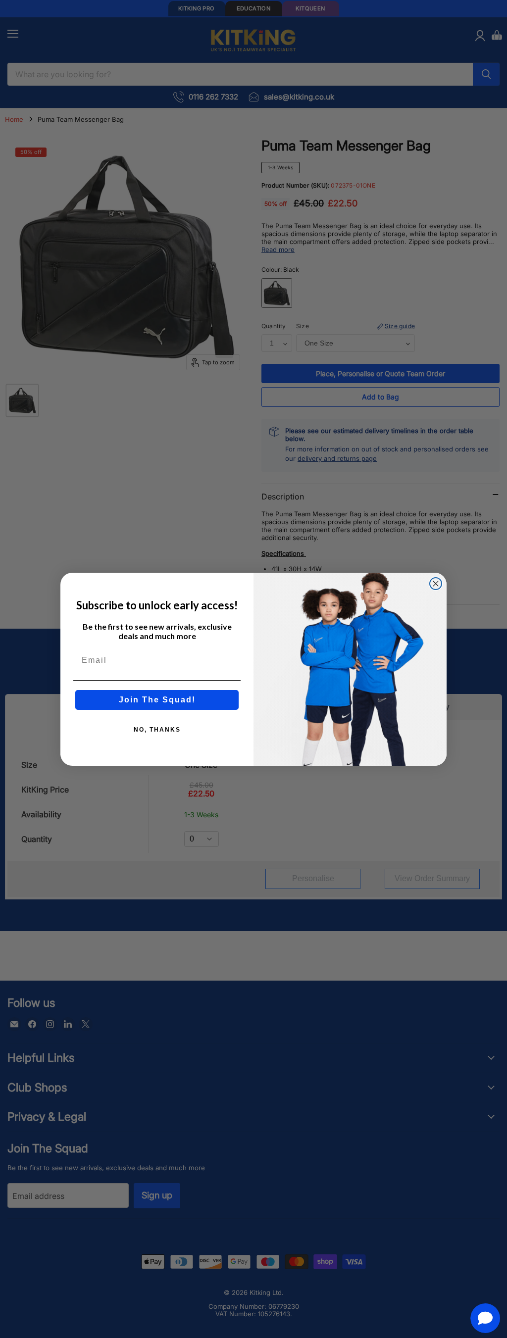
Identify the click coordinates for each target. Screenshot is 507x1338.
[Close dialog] (436, 584)
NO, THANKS (157, 729)
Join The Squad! (157, 699)
